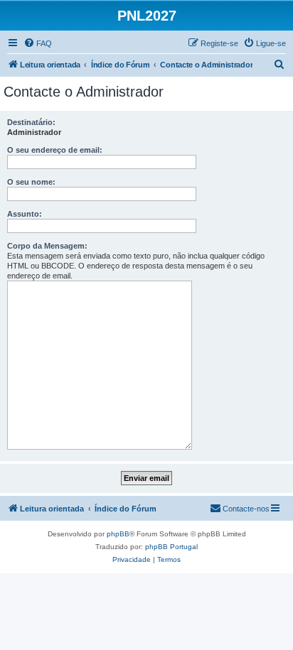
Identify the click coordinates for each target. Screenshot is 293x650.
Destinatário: (31, 122)
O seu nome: (31, 182)
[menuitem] (37, 43)
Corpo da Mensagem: (47, 246)
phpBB (118, 534)
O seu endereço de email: (54, 150)
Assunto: (24, 214)
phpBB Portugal (171, 547)
